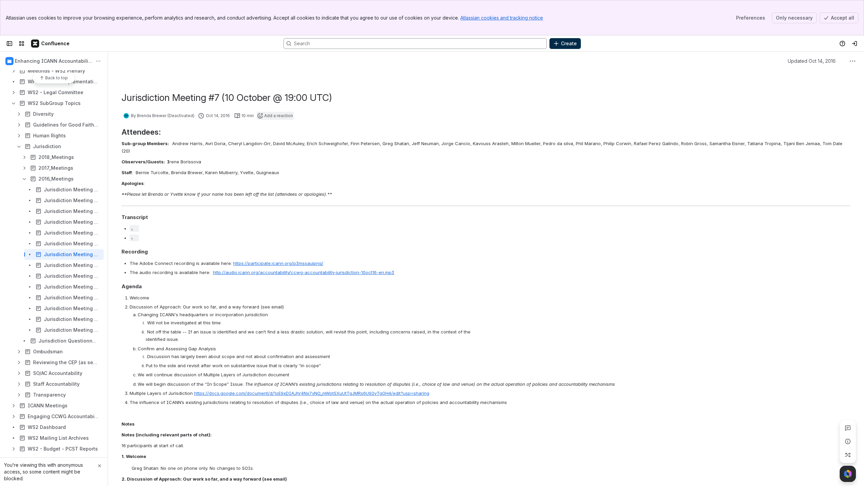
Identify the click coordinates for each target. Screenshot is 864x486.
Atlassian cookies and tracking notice (501, 18)
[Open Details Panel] (847, 441)
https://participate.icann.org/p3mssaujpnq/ (278, 263)
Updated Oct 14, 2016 (812, 61)
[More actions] (98, 61)
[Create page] (847, 455)
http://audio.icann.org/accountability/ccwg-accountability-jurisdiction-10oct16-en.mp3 (303, 272)
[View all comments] (847, 428)
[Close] (100, 466)
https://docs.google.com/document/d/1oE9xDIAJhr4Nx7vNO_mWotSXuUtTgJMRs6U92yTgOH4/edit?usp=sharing (311, 393)
